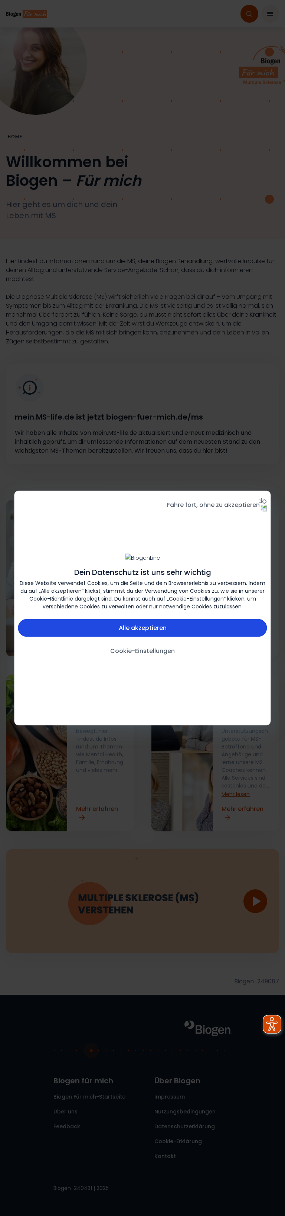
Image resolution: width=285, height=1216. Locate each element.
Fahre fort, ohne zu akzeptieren (213, 505)
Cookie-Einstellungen (142, 651)
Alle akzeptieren (143, 628)
